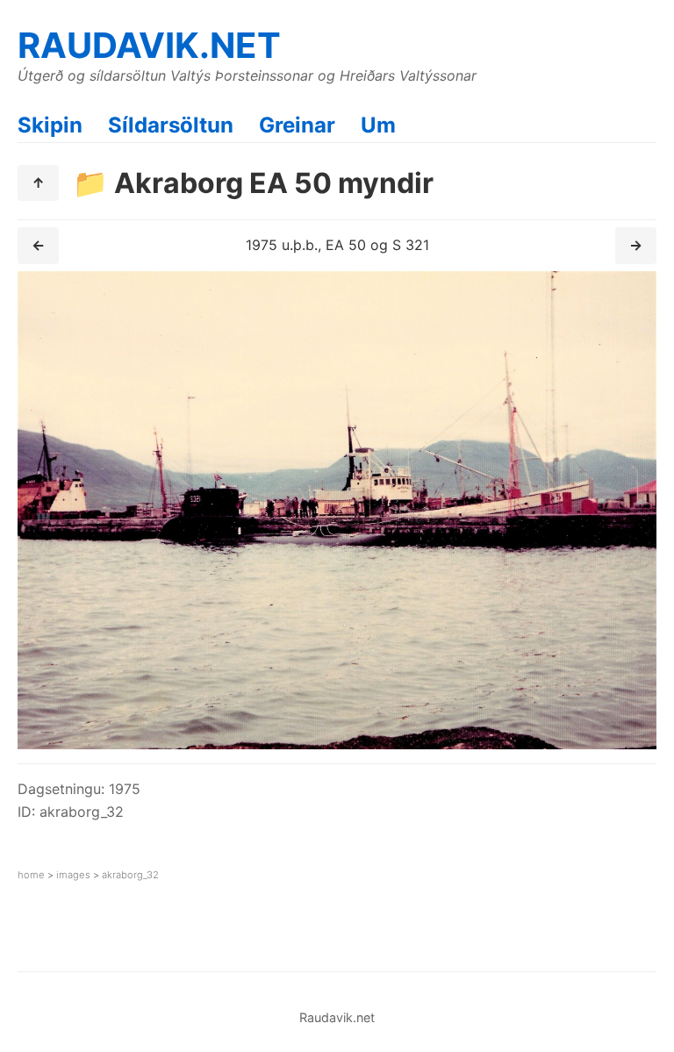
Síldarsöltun (170, 125)
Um (378, 125)
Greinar (297, 125)
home (31, 875)
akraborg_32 (130, 875)
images (73, 875)
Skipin (50, 125)
